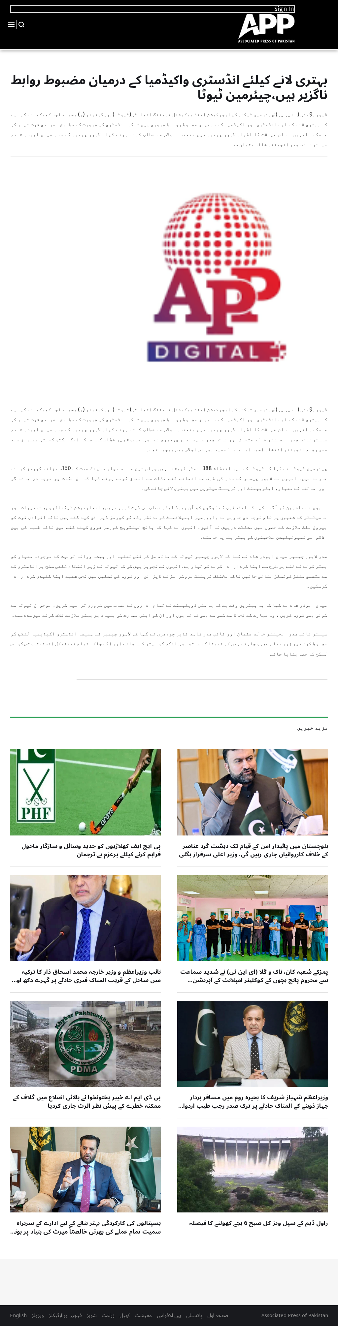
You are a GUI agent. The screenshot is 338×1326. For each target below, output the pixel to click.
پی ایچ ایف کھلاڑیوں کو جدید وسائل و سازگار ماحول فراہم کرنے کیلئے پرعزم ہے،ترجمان (91, 850)
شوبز (92, 1315)
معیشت (143, 1315)
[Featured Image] (252, 792)
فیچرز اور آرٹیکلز (65, 1315)
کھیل (124, 1315)
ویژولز (38, 1315)
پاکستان (194, 1315)
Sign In (284, 9)
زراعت (108, 1315)
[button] (21, 24)
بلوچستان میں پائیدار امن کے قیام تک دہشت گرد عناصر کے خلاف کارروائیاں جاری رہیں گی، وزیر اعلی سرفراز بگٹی (253, 850)
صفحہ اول (217, 1315)
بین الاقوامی (169, 1315)
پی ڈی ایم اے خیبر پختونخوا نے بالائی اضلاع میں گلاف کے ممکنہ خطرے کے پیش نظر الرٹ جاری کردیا (87, 1101)
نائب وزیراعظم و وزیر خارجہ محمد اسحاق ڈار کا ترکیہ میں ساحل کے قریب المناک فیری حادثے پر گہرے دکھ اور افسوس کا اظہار (87, 980)
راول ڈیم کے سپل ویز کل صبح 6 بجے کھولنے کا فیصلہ (258, 1223)
